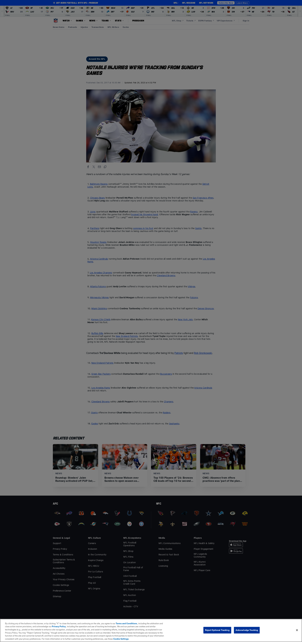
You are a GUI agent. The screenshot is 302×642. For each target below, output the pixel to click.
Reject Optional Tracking (217, 630)
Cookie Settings (121, 638)
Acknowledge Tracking (247, 630)
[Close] (297, 630)
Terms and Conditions (126, 623)
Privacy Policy (59, 626)
